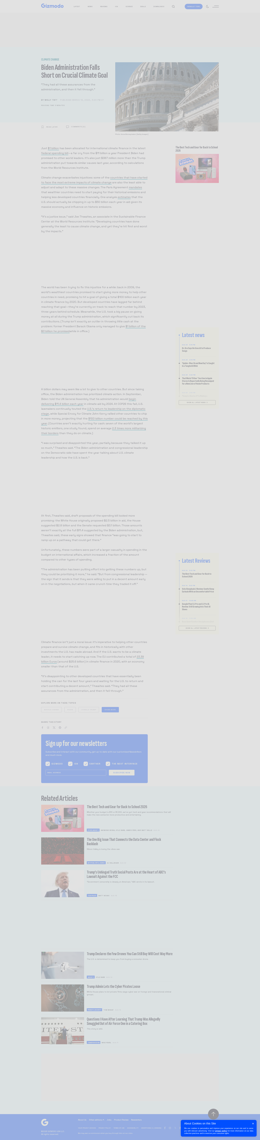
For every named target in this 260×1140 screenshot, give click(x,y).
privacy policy (221, 1131)
